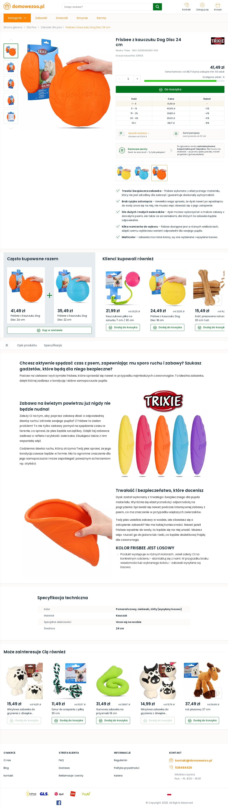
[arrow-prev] (108, 300)
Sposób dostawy (137, 133)
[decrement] (137, 78)
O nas (7, 760)
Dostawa (64, 768)
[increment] (119, 78)
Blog (6, 768)
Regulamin (120, 760)
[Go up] (11, 40)
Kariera (118, 775)
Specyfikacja (53, 345)
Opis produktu (27, 345)
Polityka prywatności (126, 768)
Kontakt (8, 775)
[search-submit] (157, 6)
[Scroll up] (7, 345)
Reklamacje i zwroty (71, 775)
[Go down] (11, 128)
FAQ (61, 760)
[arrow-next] (218, 300)
